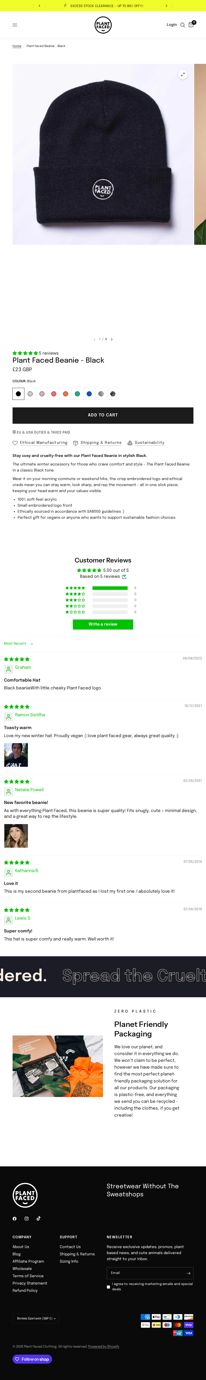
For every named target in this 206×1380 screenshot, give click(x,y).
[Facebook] (18, 1218)
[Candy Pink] (42, 393)
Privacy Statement (30, 1283)
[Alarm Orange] (66, 393)
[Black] (18, 393)
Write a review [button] (103, 624)
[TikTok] (42, 1218)
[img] (16, 659)
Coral (54, 394)
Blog (17, 1254)
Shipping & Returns (77, 1254)
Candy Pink (42, 394)
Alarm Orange (66, 394)
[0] (190, 25)
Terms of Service (28, 1276)
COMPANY (22, 1237)
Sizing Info (69, 1262)
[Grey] (30, 393)
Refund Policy (25, 1291)
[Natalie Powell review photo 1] (16, 836)
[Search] (183, 25)
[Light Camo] (101, 393)
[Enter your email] (188, 1273)
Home (17, 46)
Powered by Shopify (103, 1346)
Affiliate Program (28, 1262)
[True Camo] (113, 393)
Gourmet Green (77, 394)
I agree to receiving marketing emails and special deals (152, 1286)
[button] (26, 353)
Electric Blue (89, 394)
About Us (21, 1247)
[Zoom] (183, 74)
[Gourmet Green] (77, 393)
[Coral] (54, 393)
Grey (30, 394)
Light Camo (101, 394)
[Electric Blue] (89, 393)
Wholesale (22, 1269)
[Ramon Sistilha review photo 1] (16, 755)
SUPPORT (69, 1237)
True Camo (113, 394)
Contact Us (70, 1247)
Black (18, 394)
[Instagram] (30, 1218)
